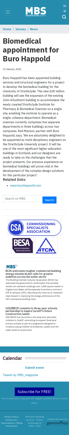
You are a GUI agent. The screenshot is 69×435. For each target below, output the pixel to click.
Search (49, 200)
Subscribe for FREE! (34, 391)
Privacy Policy (11, 416)
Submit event (34, 367)
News (34, 29)
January (20, 29)
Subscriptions (8, 423)
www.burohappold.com (25, 185)
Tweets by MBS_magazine (20, 375)
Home (7, 29)
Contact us (11, 420)
